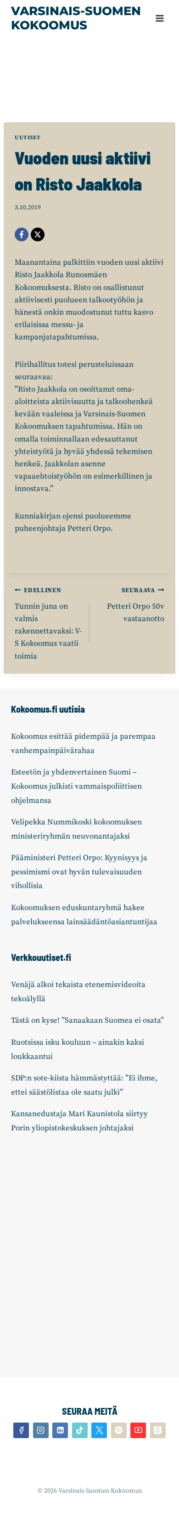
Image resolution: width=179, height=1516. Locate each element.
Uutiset (27, 137)
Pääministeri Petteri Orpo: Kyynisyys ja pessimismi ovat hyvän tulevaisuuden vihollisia (79, 872)
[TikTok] (80, 1430)
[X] (38, 234)
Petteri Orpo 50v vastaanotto (135, 605)
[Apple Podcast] (158, 1430)
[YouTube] (138, 1430)
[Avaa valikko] (159, 18)
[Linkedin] (60, 1430)
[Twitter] (99, 1430)
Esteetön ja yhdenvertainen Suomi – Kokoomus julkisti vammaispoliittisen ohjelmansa (76, 786)
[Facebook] (21, 234)
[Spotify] (119, 1430)
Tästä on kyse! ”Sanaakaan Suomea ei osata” (87, 1020)
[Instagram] (41, 1430)
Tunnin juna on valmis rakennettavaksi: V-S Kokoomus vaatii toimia (48, 624)
